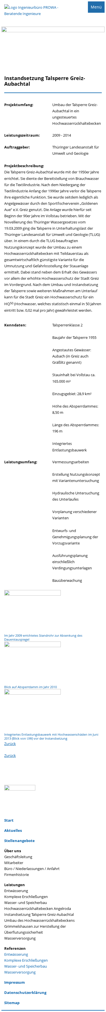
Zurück (10, 743)
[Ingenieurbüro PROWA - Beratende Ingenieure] (31, 14)
